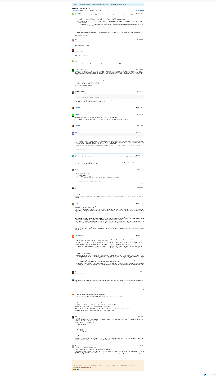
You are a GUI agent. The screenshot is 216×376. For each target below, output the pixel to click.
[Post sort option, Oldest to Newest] (137, 10)
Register (74, 369)
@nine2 (81, 235)
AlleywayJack (77, 345)
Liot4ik (76, 169)
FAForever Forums (76, 1)
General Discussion (76, 10)
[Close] (143, 361)
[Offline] (73, 40)
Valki (76, 91)
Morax (76, 187)
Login (78, 369)
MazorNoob (77, 69)
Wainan (76, 155)
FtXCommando (77, 49)
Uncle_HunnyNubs (78, 13)
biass (76, 316)
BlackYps (76, 132)
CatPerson (77, 235)
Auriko (76, 39)
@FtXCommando (83, 69)
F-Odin (76, 203)
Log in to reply (141, 10)
